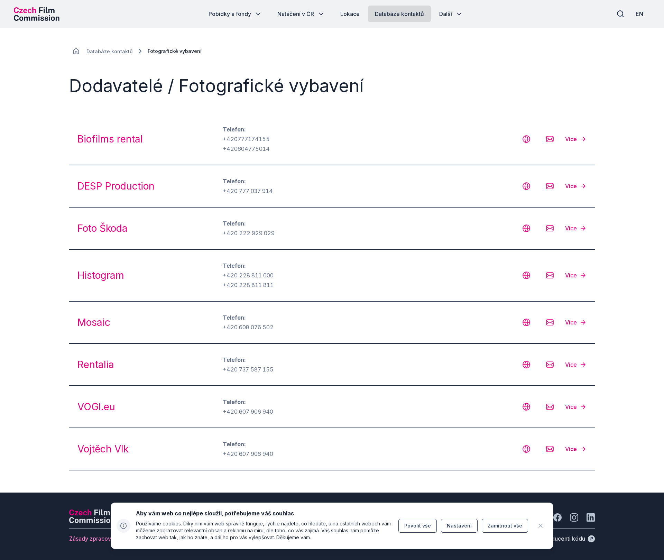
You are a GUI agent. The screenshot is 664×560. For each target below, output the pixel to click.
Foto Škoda (102, 228)
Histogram (100, 275)
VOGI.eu (96, 407)
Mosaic (93, 322)
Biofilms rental (110, 139)
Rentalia (95, 364)
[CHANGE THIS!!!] (76, 51)
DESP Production (116, 186)
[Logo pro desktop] (36, 14)
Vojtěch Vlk (103, 449)
